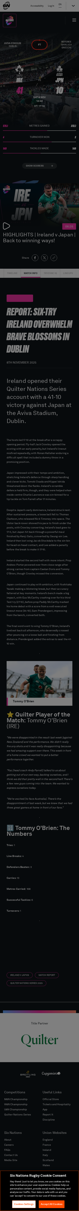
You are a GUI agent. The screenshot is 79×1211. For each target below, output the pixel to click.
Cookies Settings (24, 1204)
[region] (39, 1191)
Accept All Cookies (51, 1204)
